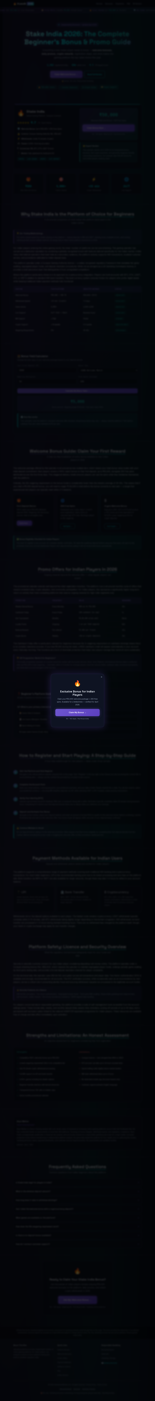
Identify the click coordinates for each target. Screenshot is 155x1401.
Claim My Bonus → (77, 712)
